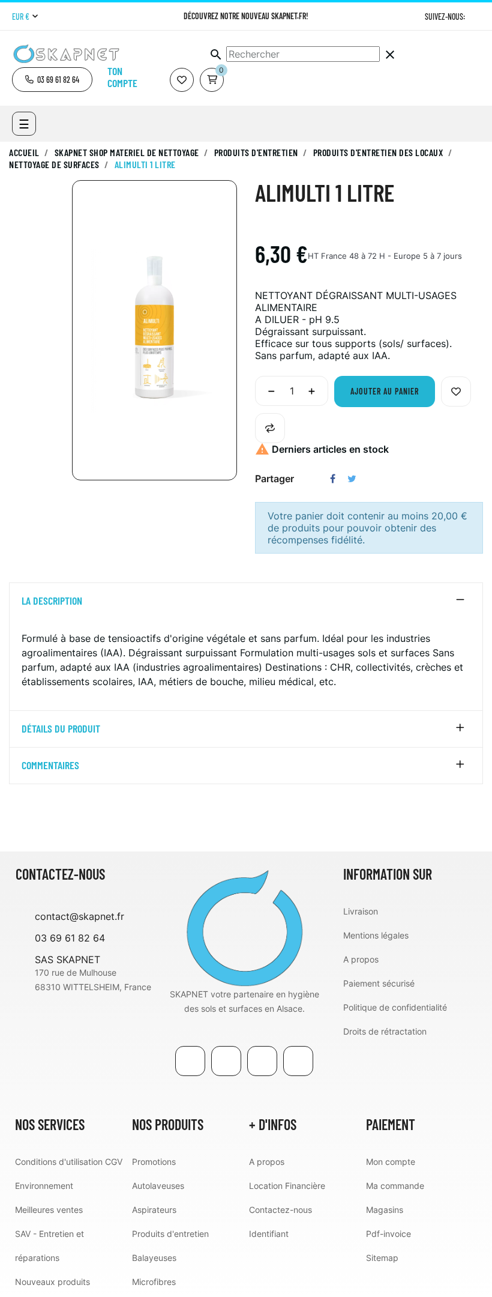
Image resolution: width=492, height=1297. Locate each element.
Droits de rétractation (385, 1031)
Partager (332, 479)
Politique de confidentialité (395, 1007)
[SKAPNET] (244, 926)
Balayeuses (154, 1258)
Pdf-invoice (388, 1234)
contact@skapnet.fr (79, 916)
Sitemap (382, 1258)
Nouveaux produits (52, 1282)
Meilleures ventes (49, 1210)
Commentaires (50, 766)
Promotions (154, 1161)
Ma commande (395, 1186)
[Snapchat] (298, 1061)
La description (52, 601)
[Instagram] (475, 16)
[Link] (262, 1061)
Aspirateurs (154, 1210)
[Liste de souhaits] (182, 80)
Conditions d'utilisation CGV (68, 1161)
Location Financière (287, 1186)
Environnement (44, 1186)
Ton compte (122, 76)
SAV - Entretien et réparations (49, 1246)
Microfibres (154, 1282)
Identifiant (269, 1234)
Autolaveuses (158, 1186)
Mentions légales (376, 935)
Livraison (360, 911)
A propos (361, 959)
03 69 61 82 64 (70, 938)
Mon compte (390, 1161)
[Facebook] (190, 1061)
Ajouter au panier (384, 391)
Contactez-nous (280, 1210)
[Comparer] (270, 428)
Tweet (351, 479)
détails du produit (61, 729)
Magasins (384, 1210)
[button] (52, 79)
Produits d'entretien (170, 1234)
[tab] (246, 601)
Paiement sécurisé (379, 983)
